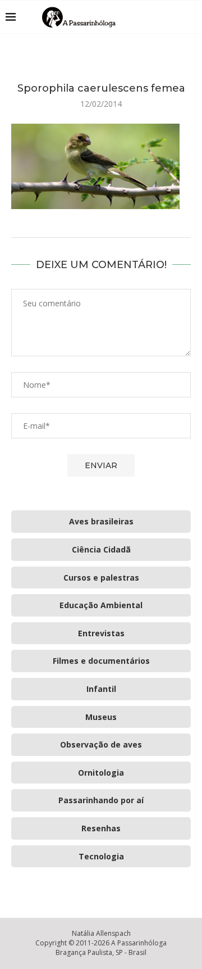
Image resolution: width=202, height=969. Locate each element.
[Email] (174, 17)
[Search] (190, 17)
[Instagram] (162, 17)
